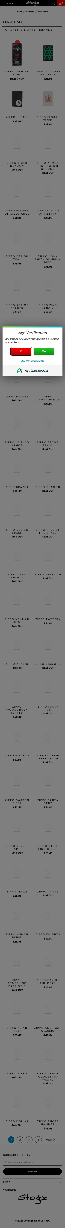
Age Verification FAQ (32, 360)
